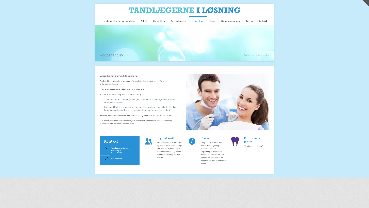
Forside (247, 55)
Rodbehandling (262, 55)
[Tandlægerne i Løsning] (184, 10)
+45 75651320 (117, 158)
